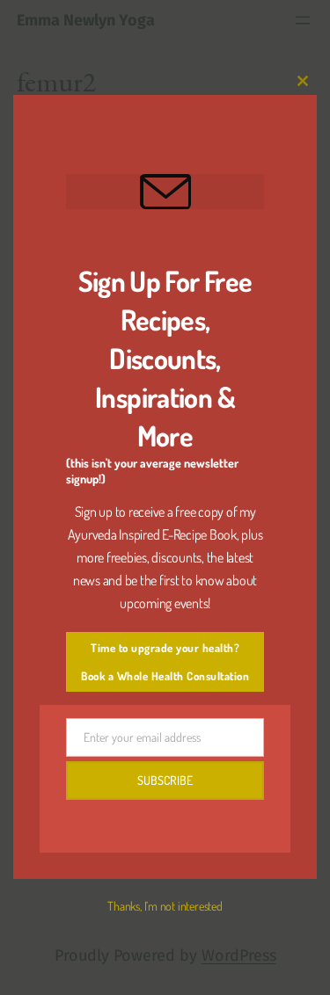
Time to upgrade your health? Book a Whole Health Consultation (165, 662)
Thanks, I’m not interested (164, 905)
